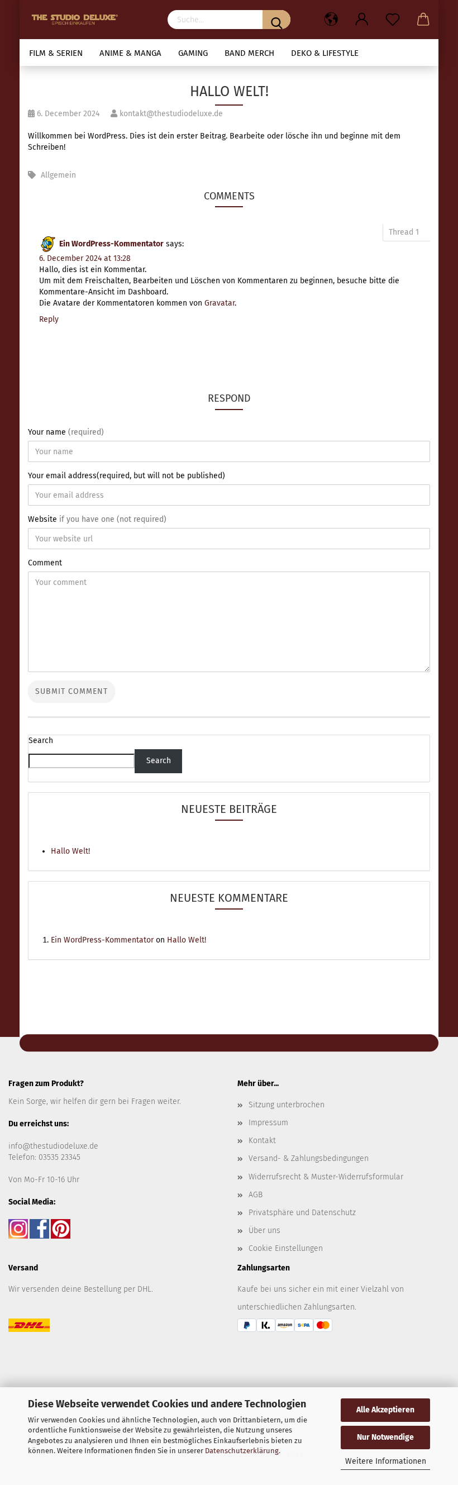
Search (40, 740)
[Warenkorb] (423, 19)
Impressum (268, 1122)
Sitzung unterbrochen (287, 1105)
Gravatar (219, 303)
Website (97, 519)
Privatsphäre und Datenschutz (302, 1212)
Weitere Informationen (385, 1461)
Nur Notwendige (385, 1437)
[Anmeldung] (361, 19)
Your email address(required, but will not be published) (126, 475)
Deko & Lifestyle (325, 53)
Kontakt (262, 1140)
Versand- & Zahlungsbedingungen (309, 1158)
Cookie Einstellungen (286, 1248)
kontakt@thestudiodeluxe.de (170, 113)
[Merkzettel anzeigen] (392, 19)
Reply (49, 319)
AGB (256, 1195)
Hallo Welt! (70, 851)
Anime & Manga (130, 53)
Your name (66, 432)
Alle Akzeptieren (385, 1410)
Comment (45, 563)
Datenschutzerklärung (242, 1450)
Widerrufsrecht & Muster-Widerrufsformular (326, 1177)
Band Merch (249, 53)
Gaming (193, 53)
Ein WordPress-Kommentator (111, 244)
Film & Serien (56, 53)
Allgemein (58, 175)
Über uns (264, 1230)
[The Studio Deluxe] (77, 19)
